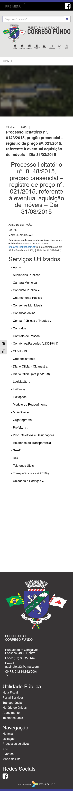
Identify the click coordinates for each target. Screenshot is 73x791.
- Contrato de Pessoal (25, 336)
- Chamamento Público (26, 297)
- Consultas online (23, 313)
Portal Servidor (13, 697)
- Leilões (17, 389)
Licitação (9, 738)
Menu (7, 61)
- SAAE (16, 450)
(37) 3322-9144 (24, 658)
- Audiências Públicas (25, 274)
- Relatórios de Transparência (31, 442)
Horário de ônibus (15, 707)
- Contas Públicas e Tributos (30, 320)
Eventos (8, 753)
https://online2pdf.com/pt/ (22, 246)
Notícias (8, 733)
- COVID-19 (19, 351)
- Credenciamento (23, 358)
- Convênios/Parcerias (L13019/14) (34, 343)
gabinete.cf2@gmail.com (22, 666)
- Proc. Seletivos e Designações (32, 435)
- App (15, 267)
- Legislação (19, 381)
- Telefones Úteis (22, 465)
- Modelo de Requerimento (29, 404)
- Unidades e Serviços (26, 480)
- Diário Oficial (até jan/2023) (30, 374)
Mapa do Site (12, 758)
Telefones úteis (13, 717)
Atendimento (11, 712)
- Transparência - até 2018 (29, 473)
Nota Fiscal (10, 692)
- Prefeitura (19, 427)
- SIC (14, 457)
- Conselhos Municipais (27, 305)
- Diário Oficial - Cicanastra (29, 366)
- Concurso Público (24, 290)
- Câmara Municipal (24, 282)
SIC (5, 748)
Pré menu (13, 6)
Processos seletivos (16, 743)
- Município (19, 412)
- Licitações (18, 396)
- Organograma (21, 419)
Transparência (12, 702)
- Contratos (18, 328)
